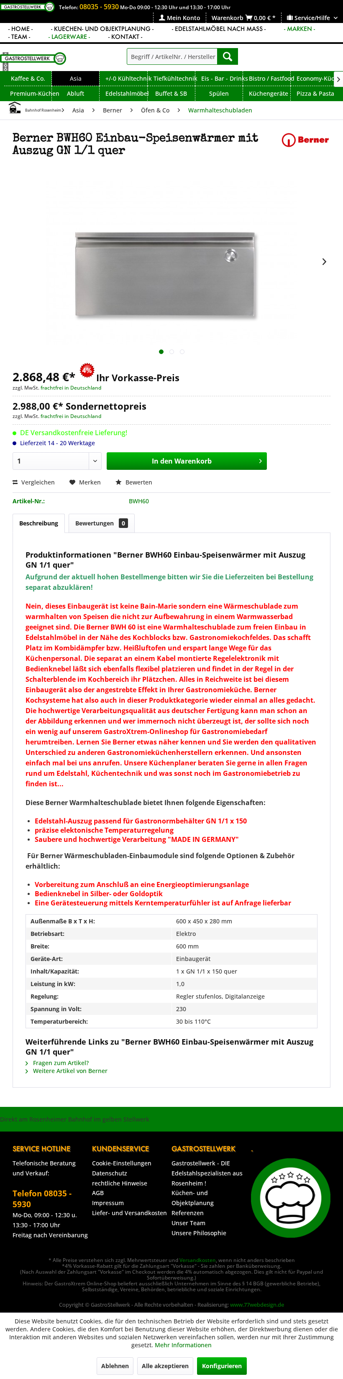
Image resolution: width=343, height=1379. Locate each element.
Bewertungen (100, 523)
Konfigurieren (222, 1366)
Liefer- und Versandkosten (129, 1213)
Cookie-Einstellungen (121, 1163)
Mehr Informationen (183, 1345)
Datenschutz (109, 1173)
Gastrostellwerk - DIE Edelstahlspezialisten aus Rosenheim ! (207, 1173)
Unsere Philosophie (199, 1233)
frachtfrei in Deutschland (71, 387)
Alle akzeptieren (165, 1366)
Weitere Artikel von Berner (69, 1071)
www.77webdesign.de (257, 1304)
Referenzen (188, 1213)
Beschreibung (38, 523)
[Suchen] (227, 56)
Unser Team (188, 1223)
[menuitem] (179, 18)
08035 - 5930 (99, 6)
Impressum (108, 1203)
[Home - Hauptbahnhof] (14, 107)
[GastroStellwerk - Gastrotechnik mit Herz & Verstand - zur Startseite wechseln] (33, 61)
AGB (98, 1193)
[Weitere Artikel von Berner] (305, 147)
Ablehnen (115, 1366)
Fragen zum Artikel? (60, 1063)
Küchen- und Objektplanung (193, 1198)
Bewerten (138, 482)
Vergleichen (37, 482)
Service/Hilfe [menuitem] (312, 18)
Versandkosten (197, 1260)
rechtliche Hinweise (119, 1183)
